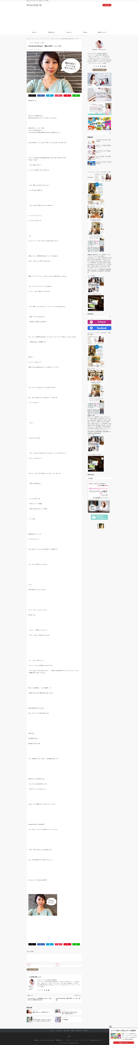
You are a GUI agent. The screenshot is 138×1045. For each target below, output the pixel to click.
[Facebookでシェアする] (41, 95)
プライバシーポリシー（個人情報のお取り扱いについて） (92, 1040)
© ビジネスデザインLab (64, 1043)
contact (107, 5)
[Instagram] (100, 66)
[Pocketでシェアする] (58, 95)
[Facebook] (98, 66)
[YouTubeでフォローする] (48, 990)
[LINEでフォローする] (46, 990)
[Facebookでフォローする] (42, 990)
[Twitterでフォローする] (39, 990)
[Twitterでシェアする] (32, 95)
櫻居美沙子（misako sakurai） (31, 988)
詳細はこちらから (123, 1042)
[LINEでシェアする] (76, 95)
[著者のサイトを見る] (37, 990)
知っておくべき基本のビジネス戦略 (37, 42)
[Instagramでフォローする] (44, 990)
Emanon (77, 1043)
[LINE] (102, 66)
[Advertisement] (69, 19)
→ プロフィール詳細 (99, 69)
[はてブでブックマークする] (50, 95)
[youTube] (104, 66)
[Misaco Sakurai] (94, 526)
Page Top (69, 1036)
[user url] (94, 66)
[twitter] (96, 66)
